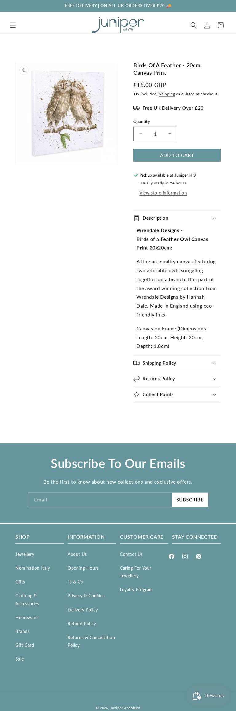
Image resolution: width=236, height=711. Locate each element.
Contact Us (131, 554)
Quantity (141, 121)
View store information (163, 192)
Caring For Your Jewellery (135, 571)
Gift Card (24, 645)
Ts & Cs (75, 581)
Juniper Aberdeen (125, 708)
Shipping (167, 94)
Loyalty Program (136, 589)
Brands (22, 631)
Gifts (20, 581)
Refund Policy (82, 623)
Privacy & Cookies (86, 595)
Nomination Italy (32, 568)
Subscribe (190, 499)
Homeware (26, 617)
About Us (77, 554)
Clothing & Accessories (27, 599)
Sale (19, 659)
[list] (66, 113)
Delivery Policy (83, 609)
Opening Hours (83, 568)
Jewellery (24, 554)
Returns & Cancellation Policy (91, 641)
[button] (13, 25)
